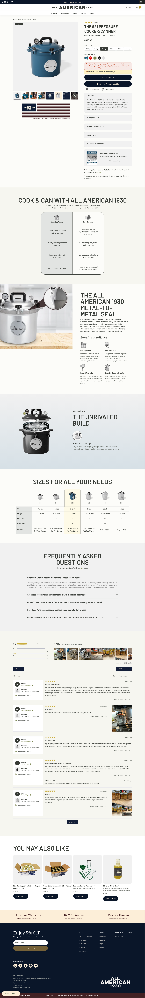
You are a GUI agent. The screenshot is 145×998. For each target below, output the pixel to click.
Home (14, 19)
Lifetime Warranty (93, 995)
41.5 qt (128, 49)
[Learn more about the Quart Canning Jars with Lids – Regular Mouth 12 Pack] (57, 869)
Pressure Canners (85, 936)
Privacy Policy (50, 995)
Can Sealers (83, 951)
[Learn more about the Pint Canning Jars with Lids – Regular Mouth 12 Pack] (27, 869)
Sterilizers (83, 947)
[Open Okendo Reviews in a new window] (124, 663)
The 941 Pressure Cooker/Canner (30, 801)
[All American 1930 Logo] (72, 7)
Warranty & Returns (78, 995)
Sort (114, 676)
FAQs (101, 944)
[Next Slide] (130, 654)
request (98, 172)
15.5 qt (96, 49)
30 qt (120, 49)
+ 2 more (127, 814)
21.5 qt (104, 49)
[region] (93, 654)
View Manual (113, 161)
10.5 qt (88, 49)
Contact (102, 947)
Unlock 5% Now (10, 994)
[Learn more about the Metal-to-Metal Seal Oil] (117, 869)
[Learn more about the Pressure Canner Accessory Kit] (87, 869)
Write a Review (126, 669)
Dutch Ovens (83, 940)
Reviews (102, 940)
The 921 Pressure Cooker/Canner (27, 19)
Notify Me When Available (108, 84)
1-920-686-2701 (17, 985)
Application (119, 936)
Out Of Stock (107, 77)
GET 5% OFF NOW (29, 948)
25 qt (112, 49)
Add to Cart (19, 896)
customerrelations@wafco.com (21, 987)
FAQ (82, 568)
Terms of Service (63, 995)
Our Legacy (103, 936)
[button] (142, 2)
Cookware (82, 944)
